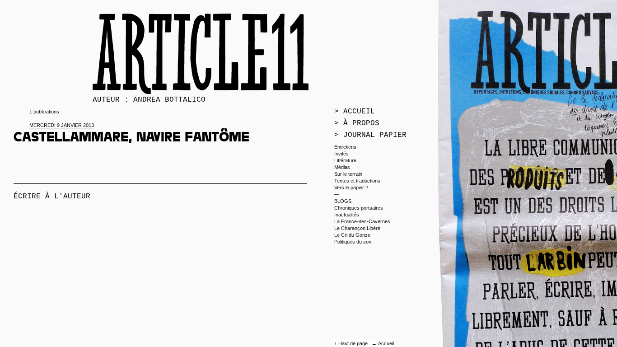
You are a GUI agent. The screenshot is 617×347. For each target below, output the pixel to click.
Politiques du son (352, 241)
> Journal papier (370, 135)
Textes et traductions (357, 180)
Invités (341, 153)
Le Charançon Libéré (357, 228)
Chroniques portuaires (358, 208)
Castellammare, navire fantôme (131, 138)
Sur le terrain (348, 174)
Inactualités (346, 214)
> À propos (356, 123)
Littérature (345, 160)
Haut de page (353, 343)
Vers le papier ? (351, 187)
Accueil (386, 343)
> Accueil (354, 112)
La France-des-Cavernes (362, 221)
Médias (342, 167)
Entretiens (345, 147)
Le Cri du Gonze (352, 235)
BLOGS (342, 201)
